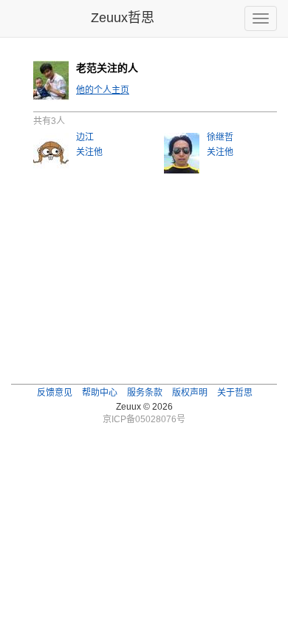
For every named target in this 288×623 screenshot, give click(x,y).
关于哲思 (235, 393)
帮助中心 (99, 393)
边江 (85, 137)
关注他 (89, 152)
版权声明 (190, 393)
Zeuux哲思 (122, 17)
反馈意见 (54, 393)
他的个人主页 (102, 90)
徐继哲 (220, 137)
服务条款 (144, 393)
